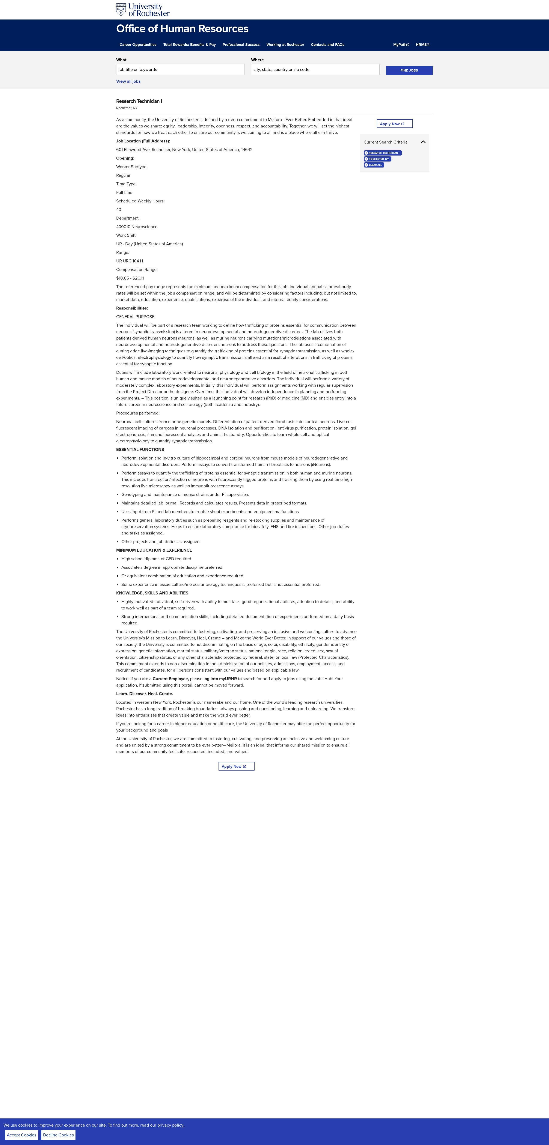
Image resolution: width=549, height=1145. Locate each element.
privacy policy (170, 1125)
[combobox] (180, 66)
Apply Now (231, 766)
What (121, 60)
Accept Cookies (21, 1135)
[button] (394, 142)
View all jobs (128, 81)
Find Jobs (409, 70)
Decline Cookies (58, 1135)
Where (257, 60)
